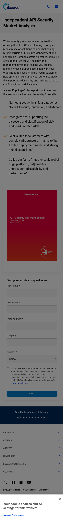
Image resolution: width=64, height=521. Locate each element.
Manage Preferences (13, 515)
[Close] (60, 498)
